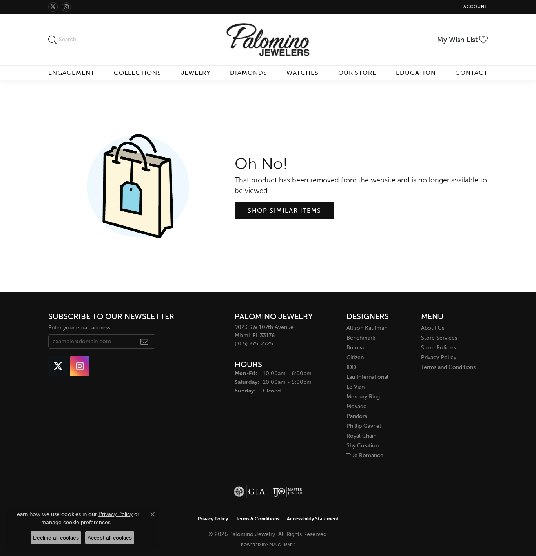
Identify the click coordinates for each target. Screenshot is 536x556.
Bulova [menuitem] (355, 347)
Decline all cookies (56, 537)
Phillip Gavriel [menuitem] (363, 426)
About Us (432, 328)
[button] (475, 7)
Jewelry (196, 72)
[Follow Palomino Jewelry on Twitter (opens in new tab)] (53, 7)
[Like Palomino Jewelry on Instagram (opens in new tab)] (66, 7)
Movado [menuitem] (356, 406)
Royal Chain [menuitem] (361, 435)
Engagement (71, 72)
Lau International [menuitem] (367, 377)
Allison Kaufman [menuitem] (366, 328)
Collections (137, 72)
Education (416, 72)
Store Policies (438, 347)
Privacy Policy (438, 357)
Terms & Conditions (257, 518)
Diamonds (248, 72)
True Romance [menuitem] (364, 455)
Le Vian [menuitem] (355, 386)
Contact (471, 72)
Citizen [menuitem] (355, 357)
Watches (302, 72)
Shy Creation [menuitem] (362, 445)
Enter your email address (79, 327)
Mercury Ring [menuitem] (363, 396)
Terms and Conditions (448, 367)
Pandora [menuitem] (356, 416)
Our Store (357, 72)
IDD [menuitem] (351, 367)
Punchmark (282, 545)
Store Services (439, 337)
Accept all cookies (110, 537)
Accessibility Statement (313, 518)
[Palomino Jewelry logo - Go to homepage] (268, 39)
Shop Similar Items (284, 210)
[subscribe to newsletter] (144, 341)
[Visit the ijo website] (288, 491)
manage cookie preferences (76, 522)
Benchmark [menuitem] (360, 337)
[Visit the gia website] (249, 491)
